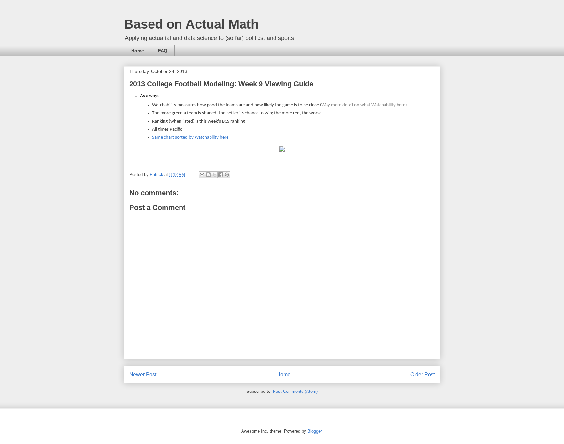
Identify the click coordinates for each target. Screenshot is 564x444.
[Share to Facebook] (220, 174)
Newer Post (142, 374)
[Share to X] (214, 174)
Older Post (422, 374)
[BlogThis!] (208, 174)
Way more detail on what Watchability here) (364, 105)
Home (137, 50)
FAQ (162, 50)
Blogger (314, 431)
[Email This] (202, 174)
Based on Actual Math (191, 24)
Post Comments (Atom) (295, 391)
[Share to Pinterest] (227, 174)
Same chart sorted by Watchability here (190, 137)
